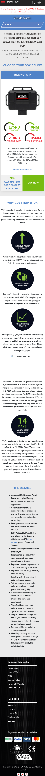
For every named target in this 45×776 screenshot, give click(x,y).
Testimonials (13, 717)
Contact (11, 721)
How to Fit (12, 713)
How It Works (14, 672)
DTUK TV (12, 709)
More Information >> (22, 169)
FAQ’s (10, 676)
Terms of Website (16, 683)
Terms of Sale (14, 687)
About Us (12, 705)
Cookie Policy (14, 680)
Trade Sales (13, 668)
